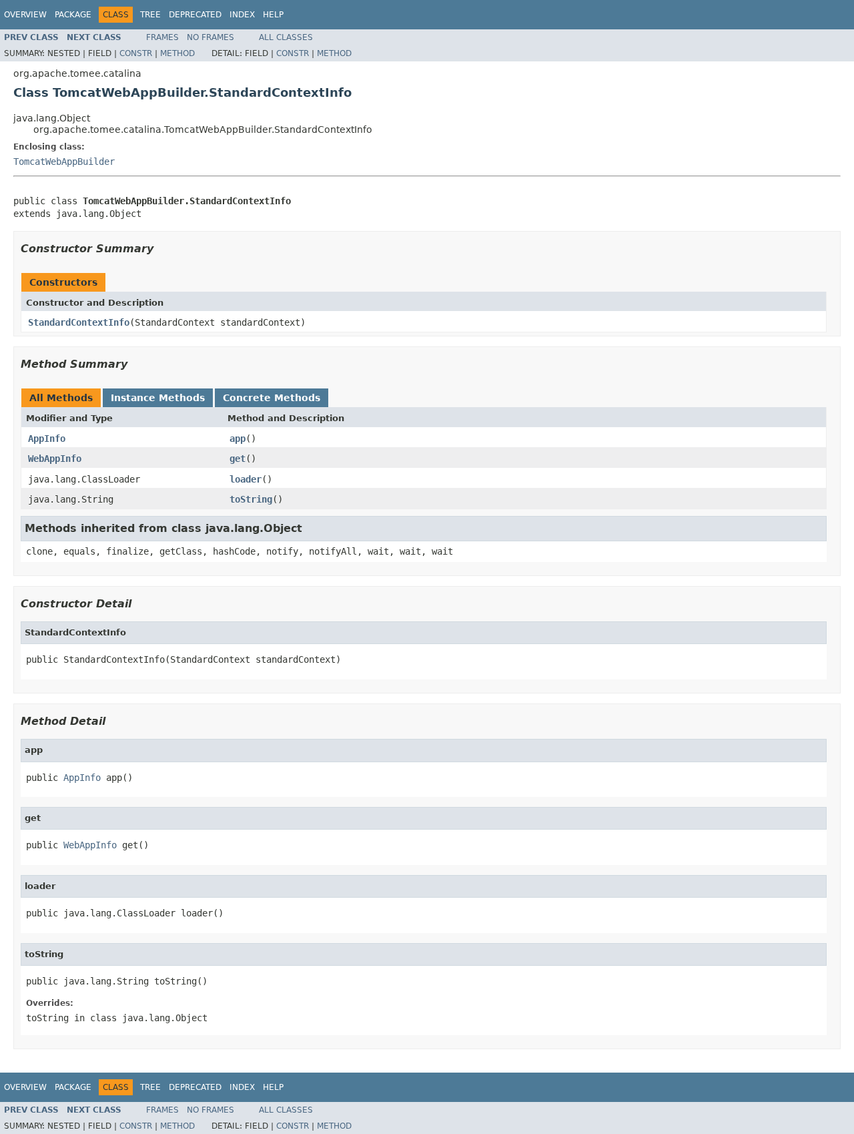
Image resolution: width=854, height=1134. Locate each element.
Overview (25, 14)
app (238, 438)
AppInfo (46, 438)
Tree (150, 14)
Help (273, 14)
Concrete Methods (271, 397)
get (238, 458)
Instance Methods (158, 397)
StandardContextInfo (78, 322)
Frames (162, 37)
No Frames (210, 37)
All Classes (286, 37)
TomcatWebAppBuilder (64, 161)
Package (73, 14)
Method (177, 53)
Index (242, 14)
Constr (135, 53)
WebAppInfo (54, 458)
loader (246, 479)
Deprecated (195, 14)
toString (251, 499)
